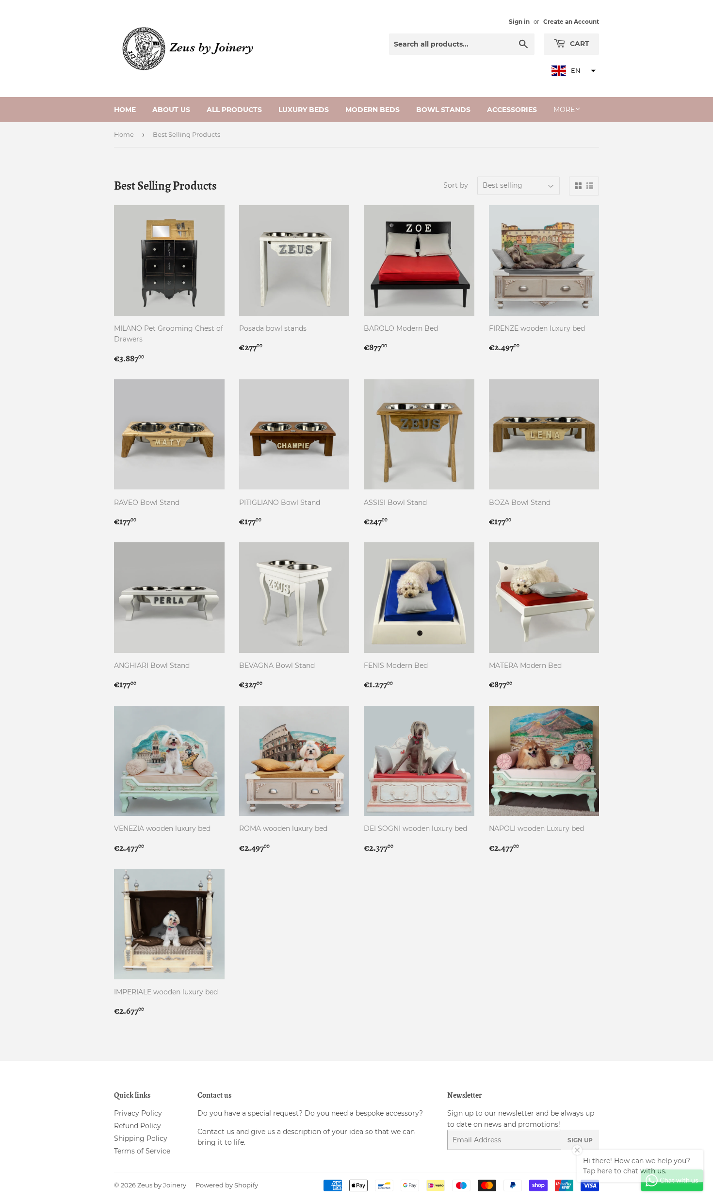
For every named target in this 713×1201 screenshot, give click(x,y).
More (564, 109)
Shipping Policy (140, 1138)
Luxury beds (303, 109)
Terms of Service (142, 1151)
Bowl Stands (443, 109)
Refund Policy (137, 1125)
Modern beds (372, 109)
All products (234, 109)
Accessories (512, 109)
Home (125, 109)
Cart (578, 43)
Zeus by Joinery (161, 1185)
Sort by (455, 185)
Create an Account (571, 21)
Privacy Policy (138, 1113)
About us (171, 109)
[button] (572, 71)
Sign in (519, 21)
